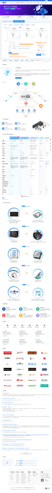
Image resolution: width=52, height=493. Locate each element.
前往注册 (5, 335)
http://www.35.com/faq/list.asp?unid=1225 (8, 421)
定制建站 (17, 477)
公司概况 (12, 473)
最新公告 (12, 479)
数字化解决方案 (23, 480)
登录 (43, 0)
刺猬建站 (17, 475)
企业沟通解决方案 (23, 475)
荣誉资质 (12, 477)
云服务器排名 (45, 308)
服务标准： (10, 47)
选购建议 (21, 335)
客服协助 (5, 344)
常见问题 (32, 60)
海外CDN (42, 2)
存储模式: (10, 45)
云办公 (31, 2)
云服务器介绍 (5, 60)
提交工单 (39, 0)
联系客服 (29, 480)
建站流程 (22, 60)
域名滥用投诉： (45, 477)
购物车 (30, 0)
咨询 (50, 140)
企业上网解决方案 (23, 473)
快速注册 (46, 0)
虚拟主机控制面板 (35, 473)
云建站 (25, 334)
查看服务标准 (27, 48)
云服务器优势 (16, 60)
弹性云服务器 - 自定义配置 (7, 21)
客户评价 (38, 60)
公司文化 (12, 475)
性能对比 (10, 60)
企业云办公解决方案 (23, 477)
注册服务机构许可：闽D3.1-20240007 (31, 489)
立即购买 (38, 54)
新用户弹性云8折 (26, 9)
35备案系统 (34, 475)
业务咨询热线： (44, 473)
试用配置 (43, 54)
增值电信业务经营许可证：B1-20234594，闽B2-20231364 (18, 489)
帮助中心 (36, 0)
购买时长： (10, 51)
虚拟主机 (24, 2)
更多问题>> (26, 453)
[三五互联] (3, 2)
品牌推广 (38, 2)
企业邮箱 (16, 2)
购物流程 (29, 473)
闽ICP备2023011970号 (22, 487)
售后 (50, 143)
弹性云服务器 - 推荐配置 (19, 21)
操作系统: (10, 41)
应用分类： (5, 24)
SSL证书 (34, 2)
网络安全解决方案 (23, 479)
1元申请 (21, 344)
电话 (50, 146)
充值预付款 (29, 475)
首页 (10, 2)
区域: (10, 43)
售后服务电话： (45, 475)
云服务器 (28, 2)
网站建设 (20, 2)
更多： (6, 40)
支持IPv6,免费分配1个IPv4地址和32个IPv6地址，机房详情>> (26, 44)
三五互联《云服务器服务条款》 (41, 53)
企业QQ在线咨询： (27, 196)
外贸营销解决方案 (23, 482)
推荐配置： (5, 27)
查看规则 (43, 50)
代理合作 (46, 2)
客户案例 (27, 60)
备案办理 (38, 335)
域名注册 (13, 2)
